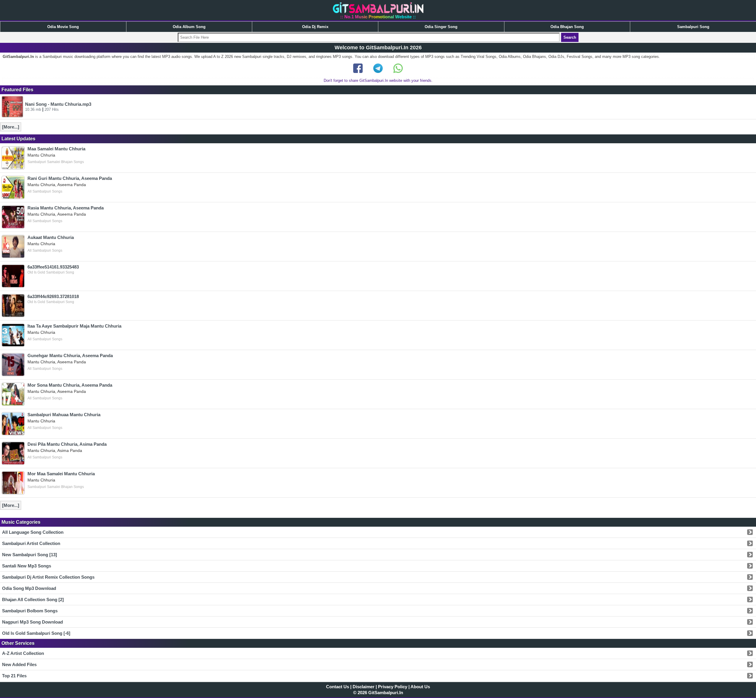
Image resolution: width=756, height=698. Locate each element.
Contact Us (337, 686)
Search (569, 37)
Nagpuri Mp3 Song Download (32, 621)
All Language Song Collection (32, 532)
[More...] (10, 126)
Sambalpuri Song (693, 27)
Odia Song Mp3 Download (29, 588)
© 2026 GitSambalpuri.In (378, 692)
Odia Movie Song (63, 27)
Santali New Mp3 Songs (26, 565)
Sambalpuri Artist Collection (31, 543)
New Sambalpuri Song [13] (29, 554)
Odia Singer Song (441, 27)
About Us (420, 686)
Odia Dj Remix (315, 27)
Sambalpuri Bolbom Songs (30, 610)
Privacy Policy (392, 686)
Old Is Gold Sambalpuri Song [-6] (36, 633)
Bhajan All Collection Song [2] (33, 599)
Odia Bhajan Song (567, 27)
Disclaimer (363, 686)
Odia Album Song (189, 27)
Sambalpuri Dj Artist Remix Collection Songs (48, 577)
